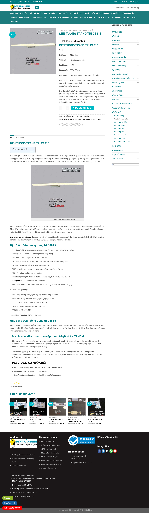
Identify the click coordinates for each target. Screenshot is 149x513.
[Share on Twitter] (65, 124)
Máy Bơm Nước (117, 150)
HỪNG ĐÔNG (116, 146)
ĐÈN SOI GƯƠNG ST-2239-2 (56, 420)
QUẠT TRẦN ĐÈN (63, 17)
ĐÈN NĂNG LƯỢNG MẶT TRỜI (21, 17)
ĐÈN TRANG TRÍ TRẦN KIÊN (29, 362)
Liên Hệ (131, 2)
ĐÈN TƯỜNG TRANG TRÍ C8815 (91, 119)
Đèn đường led (117, 49)
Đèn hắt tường (119, 116)
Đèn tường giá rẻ (119, 129)
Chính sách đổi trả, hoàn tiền (52, 461)
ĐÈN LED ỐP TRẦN (86, 17)
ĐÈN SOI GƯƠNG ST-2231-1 (37, 420)
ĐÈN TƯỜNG (115, 13)
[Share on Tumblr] (81, 124)
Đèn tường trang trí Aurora (123, 141)
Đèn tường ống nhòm (121, 135)
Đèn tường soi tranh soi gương (71, 119)
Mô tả (12, 137)
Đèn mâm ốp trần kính (38, 13)
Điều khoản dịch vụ (48, 468)
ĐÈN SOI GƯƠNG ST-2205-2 (17, 420)
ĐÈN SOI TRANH (118, 95)
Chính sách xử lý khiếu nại (51, 464)
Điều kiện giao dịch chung (50, 445)
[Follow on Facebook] (135, 2)
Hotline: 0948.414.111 (12, 508)
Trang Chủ (14, 13)
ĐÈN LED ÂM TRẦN (50, 17)
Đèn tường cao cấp (121, 119)
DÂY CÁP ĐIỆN (117, 32)
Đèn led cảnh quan (119, 62)
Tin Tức (124, 2)
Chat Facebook (9, 503)
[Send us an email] (107, 451)
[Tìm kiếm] (37, 7)
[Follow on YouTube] (115, 451)
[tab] (12, 137)
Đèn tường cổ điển (120, 122)
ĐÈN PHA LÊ (62, 13)
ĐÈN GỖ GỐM (117, 53)
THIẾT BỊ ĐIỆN (117, 159)
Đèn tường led (119, 132)
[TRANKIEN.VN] (21, 7)
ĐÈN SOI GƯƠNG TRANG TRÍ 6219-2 (75, 420)
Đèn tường (16, 285)
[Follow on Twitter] (137, 2)
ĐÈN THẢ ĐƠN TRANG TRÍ (100, 13)
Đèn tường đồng (119, 125)
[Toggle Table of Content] (30, 150)
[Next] (104, 413)
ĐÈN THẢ (86, 13)
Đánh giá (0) (20, 137)
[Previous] (10, 413)
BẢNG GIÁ (125, 17)
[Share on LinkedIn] (77, 124)
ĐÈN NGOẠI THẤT (128, 13)
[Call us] (111, 451)
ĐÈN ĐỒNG (37, 17)
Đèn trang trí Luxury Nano (121, 108)
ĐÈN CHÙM (23, 13)
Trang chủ (63, 30)
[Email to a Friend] (69, 124)
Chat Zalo (7, 498)
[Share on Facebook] (61, 124)
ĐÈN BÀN (74, 17)
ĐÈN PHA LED (116, 17)
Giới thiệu (117, 2)
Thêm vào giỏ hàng (82, 108)
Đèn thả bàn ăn (75, 13)
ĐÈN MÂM (52, 13)
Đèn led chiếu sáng (101, 17)
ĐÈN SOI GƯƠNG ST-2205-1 (95, 420)
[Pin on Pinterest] (73, 124)
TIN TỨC (133, 17)
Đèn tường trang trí (120, 138)
